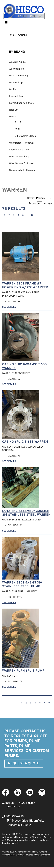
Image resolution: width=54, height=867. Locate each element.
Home (11, 35)
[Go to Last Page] (32, 215)
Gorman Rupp (16, 82)
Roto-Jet (13, 109)
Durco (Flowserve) (18, 75)
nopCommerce (43, 855)
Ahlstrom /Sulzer (17, 62)
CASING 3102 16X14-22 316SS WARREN (24, 366)
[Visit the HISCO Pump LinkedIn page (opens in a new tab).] (17, 792)
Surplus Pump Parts (19, 149)
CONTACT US (14, 806)
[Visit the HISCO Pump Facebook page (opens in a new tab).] (5, 792)
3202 (17, 129)
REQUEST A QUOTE (23, 763)
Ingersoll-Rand (16, 96)
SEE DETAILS (9, 307)
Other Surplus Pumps (20, 156)
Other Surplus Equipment (21, 163)
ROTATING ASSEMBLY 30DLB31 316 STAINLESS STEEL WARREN (26, 513)
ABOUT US (8, 803)
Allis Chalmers (16, 68)
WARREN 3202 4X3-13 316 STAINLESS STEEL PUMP (22, 585)
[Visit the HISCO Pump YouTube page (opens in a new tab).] (29, 792)
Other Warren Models (25, 136)
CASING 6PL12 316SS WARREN (25, 442)
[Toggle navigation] (6, 23)
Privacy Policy (8, 855)
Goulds (12, 89)
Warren (12, 116)
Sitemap (20, 855)
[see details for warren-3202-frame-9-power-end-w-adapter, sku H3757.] (21, 256)
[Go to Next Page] (27, 215)
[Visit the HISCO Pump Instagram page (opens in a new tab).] (41, 792)
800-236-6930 (14, 816)
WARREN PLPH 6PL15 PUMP (23, 671)
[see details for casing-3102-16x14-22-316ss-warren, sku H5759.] (21, 337)
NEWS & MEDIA (27, 803)
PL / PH (19, 122)
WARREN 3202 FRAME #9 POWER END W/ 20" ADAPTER (25, 286)
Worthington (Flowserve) (21, 142)
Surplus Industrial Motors (22, 170)
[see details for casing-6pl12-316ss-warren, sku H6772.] (21, 414)
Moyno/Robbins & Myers (22, 103)
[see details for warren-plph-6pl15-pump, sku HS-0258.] (21, 638)
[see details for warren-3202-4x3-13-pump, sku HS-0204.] (21, 558)
